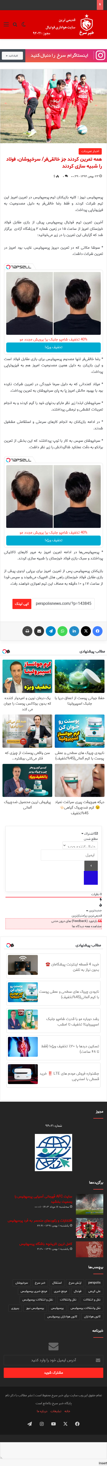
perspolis (94, 1282)
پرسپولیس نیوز (35, 1308)
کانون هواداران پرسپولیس (62, 1316)
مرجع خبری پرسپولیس (34, 1291)
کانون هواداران (92, 1316)
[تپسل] (8, 267)
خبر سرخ (40, 1282)
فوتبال (77, 1291)
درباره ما (42, 1411)
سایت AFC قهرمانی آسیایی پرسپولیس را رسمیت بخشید (43, 1199)
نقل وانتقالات (68, 1299)
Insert (103, 1463)
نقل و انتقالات (92, 1299)
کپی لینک (22, 604)
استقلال (57, 1282)
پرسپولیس (57, 1308)
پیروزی (15, 1308)
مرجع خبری (60, 1291)
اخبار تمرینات (90, 151)
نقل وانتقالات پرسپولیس (86, 1308)
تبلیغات (56, 1411)
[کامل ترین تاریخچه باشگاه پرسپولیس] (89, 1249)
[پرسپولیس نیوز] (67, 24)
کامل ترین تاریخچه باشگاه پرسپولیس (45, 1244)
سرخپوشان (21, 1282)
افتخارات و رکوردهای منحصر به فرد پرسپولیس (40, 1221)
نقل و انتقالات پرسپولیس (37, 1299)
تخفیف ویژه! (53, 347)
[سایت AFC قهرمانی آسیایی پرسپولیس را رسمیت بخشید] (89, 1204)
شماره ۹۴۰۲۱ (53, 1125)
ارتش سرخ (75, 1282)
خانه (67, 1411)
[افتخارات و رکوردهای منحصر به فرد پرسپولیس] (89, 1228)
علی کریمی (94, 1291)
